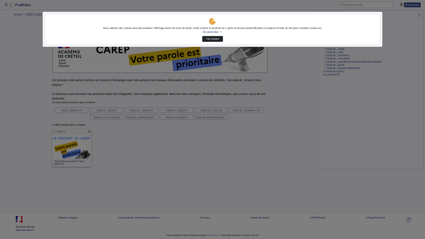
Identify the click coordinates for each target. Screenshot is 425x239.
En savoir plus (210, 31)
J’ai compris (212, 39)
